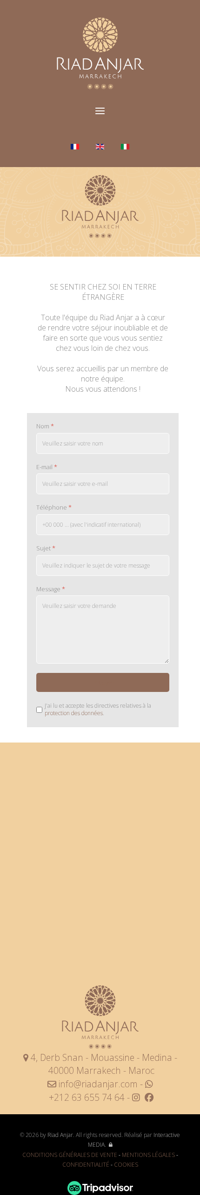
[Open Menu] (100, 111)
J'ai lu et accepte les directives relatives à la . (98, 709)
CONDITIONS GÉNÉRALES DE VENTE (69, 1155)
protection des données (74, 713)
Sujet (45, 548)
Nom (45, 426)
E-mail (46, 467)
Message (50, 589)
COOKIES (126, 1165)
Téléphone (54, 507)
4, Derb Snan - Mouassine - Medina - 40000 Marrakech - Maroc (102, 1064)
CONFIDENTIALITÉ (85, 1165)
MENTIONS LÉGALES (148, 1155)
